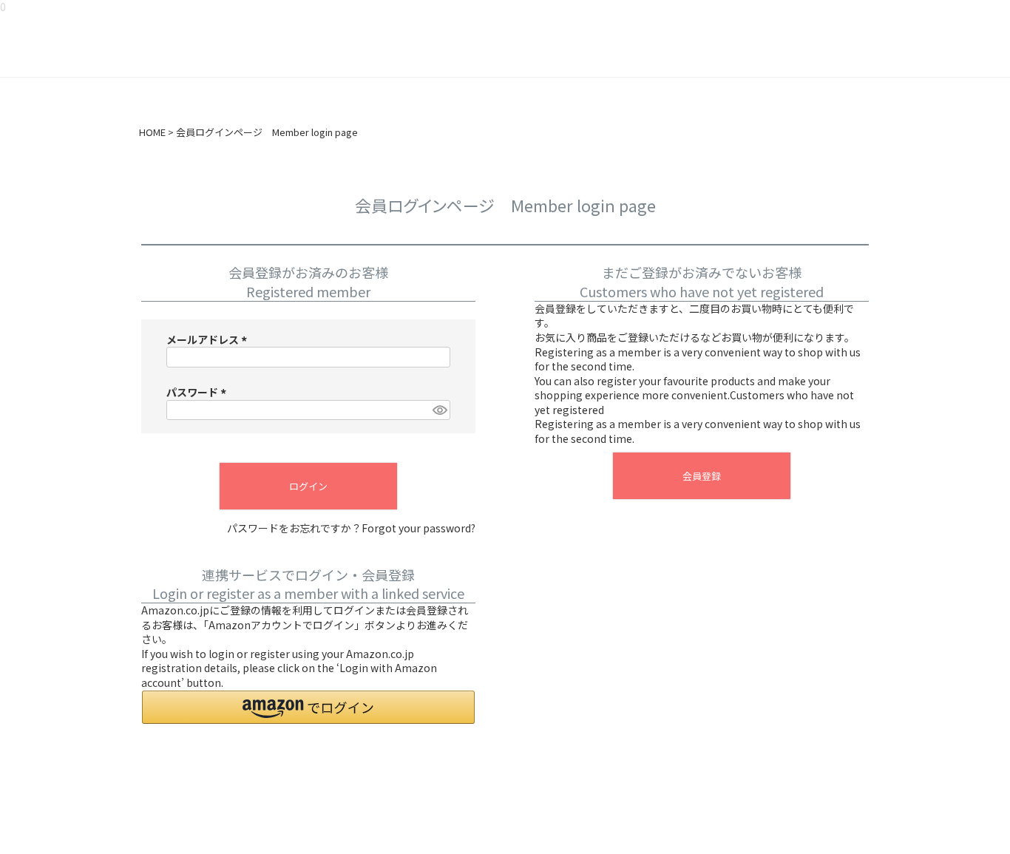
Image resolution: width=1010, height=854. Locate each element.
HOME (152, 132)
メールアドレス (208, 339)
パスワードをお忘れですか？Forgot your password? (351, 528)
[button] (308, 707)
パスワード (198, 391)
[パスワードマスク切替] (439, 410)
